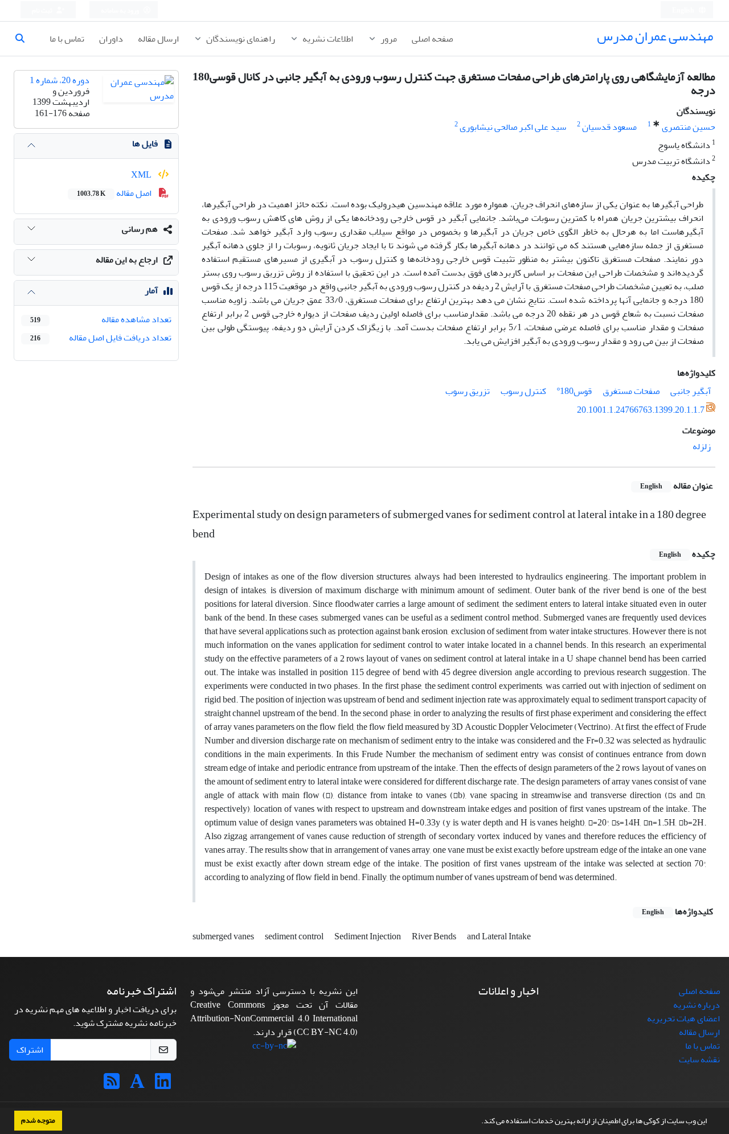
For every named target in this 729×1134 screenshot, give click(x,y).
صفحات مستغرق (631, 391)
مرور (388, 38)
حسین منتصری (688, 126)
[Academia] (137, 1085)
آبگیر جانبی (690, 391)
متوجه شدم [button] (38, 1120)
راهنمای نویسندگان (239, 38)
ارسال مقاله (158, 38)
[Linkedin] (163, 1085)
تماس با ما (67, 38)
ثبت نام (43, 10)
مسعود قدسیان (609, 126)
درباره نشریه (696, 1004)
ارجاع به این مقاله (127, 259)
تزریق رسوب (467, 391)
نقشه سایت (699, 1059)
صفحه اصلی (432, 38)
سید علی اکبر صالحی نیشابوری (513, 126)
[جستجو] (24, 39)
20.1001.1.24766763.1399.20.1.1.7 (641, 409)
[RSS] (111, 1085)
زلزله (702, 446)
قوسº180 (574, 391)
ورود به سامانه (120, 10)
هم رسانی (140, 228)
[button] (478, 1122)
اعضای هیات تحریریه (683, 1018)
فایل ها (145, 143)
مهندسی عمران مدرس (655, 36)
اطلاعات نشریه (327, 38)
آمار (151, 290)
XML (142, 174)
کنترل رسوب (523, 391)
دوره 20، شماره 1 (59, 80)
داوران (111, 38)
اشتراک (30, 1049)
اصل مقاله (115, 193)
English (683, 10)
